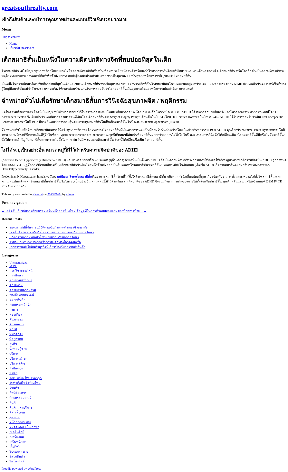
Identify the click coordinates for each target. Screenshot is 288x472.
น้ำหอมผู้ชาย (18, 348)
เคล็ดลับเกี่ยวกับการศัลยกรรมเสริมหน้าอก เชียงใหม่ (39, 211)
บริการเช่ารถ (18, 358)
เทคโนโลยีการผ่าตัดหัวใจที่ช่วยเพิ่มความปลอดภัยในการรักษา (51, 232)
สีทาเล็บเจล (17, 412)
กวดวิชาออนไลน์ (21, 270)
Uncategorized (18, 262)
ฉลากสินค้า (17, 299)
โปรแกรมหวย (18, 451)
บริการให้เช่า (18, 363)
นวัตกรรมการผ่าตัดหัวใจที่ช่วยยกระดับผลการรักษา (44, 237)
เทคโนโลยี (16, 432)
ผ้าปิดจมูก (16, 368)
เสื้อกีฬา (14, 446)
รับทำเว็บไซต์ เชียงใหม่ (25, 383)
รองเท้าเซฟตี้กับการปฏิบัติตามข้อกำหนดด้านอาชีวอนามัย (48, 227)
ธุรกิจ (13, 344)
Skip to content (11, 37)
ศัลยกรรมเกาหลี (20, 397)
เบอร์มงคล (16, 437)
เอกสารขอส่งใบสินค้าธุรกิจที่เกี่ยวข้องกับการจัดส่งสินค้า (47, 247)
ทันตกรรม (16, 319)
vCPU (13, 266)
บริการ (14, 353)
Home (13, 43)
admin (70, 194)
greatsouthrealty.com (30, 7)
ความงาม (16, 285)
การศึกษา (16, 275)
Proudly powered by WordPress (21, 468)
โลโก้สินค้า (17, 456)
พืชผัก (13, 373)
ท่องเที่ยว (15, 314)
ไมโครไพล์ (16, 461)
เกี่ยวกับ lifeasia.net (21, 48)
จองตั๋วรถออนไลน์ (21, 295)
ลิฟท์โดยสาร (18, 392)
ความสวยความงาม (22, 290)
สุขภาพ (38, 194)
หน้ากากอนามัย (20, 422)
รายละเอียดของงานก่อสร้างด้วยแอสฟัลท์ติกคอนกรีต (45, 242)
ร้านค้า (14, 388)
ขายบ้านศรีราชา (20, 280)
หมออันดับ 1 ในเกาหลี (24, 427)
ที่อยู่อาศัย (16, 339)
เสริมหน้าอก (17, 441)
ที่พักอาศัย (16, 334)
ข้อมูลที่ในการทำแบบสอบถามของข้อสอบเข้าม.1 (111, 211)
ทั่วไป (13, 329)
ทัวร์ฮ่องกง (16, 324)
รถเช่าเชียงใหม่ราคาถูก (25, 378)
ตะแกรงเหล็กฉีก (20, 304)
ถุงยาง (13, 309)
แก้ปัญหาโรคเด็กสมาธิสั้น (74, 176)
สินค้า (13, 402)
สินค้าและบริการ (20, 407)
